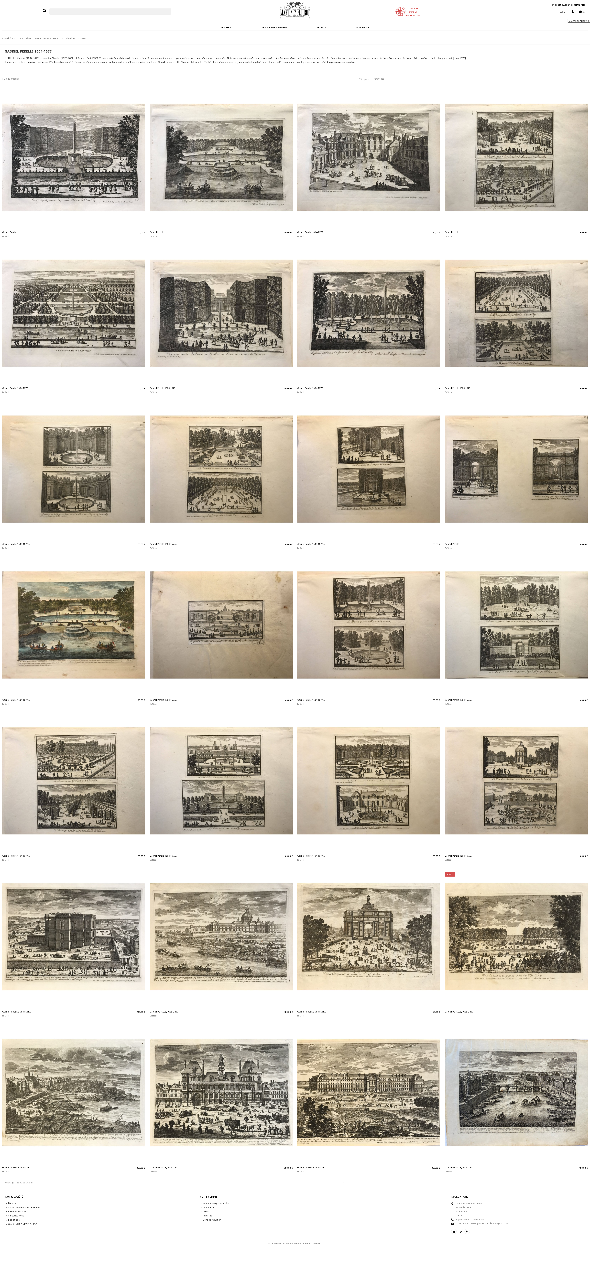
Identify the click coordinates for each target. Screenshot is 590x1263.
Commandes (209, 1207)
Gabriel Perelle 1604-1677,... (311, 232)
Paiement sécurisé (17, 1211)
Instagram (460, 1231)
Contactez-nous (16, 1215)
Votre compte (208, 1196)
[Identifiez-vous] (572, 12)
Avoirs (205, 1211)
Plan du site (14, 1219)
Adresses (207, 1215)
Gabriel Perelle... (10, 232)
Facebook (453, 1231)
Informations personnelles (215, 1203)
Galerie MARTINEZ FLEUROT (22, 1224)
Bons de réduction (211, 1219)
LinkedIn (467, 1231)
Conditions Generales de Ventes (24, 1207)
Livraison (12, 1203)
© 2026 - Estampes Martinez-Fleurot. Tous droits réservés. (295, 1243)
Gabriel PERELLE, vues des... (16, 1011)
